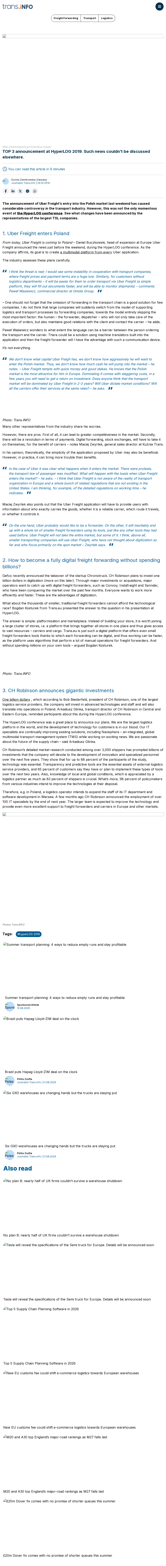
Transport (89, 18)
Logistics (107, 18)
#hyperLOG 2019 (28, 934)
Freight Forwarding (66, 18)
